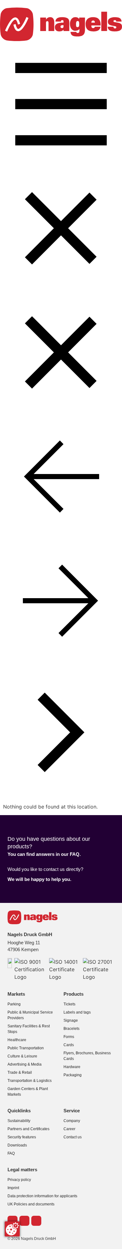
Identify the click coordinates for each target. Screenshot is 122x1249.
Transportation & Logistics (30, 1080)
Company (72, 1121)
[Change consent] (12, 1228)
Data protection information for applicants (42, 1196)
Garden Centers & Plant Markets (28, 1092)
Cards (69, 1045)
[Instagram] (36, 1221)
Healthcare (17, 1040)
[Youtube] (13, 1221)
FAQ (11, 1153)
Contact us (73, 1137)
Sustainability (19, 1121)
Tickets (69, 1004)
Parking (14, 1004)
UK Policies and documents (31, 1204)
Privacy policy (19, 1180)
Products (74, 994)
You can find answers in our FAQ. (44, 854)
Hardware (72, 1067)
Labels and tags (77, 1012)
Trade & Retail (20, 1072)
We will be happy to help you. (39, 879)
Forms (69, 1037)
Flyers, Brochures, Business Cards (87, 1056)
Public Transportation (26, 1048)
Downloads (17, 1145)
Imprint (13, 1188)
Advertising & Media (25, 1064)
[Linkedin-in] (24, 1221)
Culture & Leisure (22, 1056)
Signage (71, 1020)
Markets (16, 994)
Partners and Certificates (28, 1129)
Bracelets (71, 1028)
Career (69, 1129)
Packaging (73, 1075)
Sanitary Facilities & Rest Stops (29, 1029)
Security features (22, 1137)
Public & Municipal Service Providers (30, 1015)
